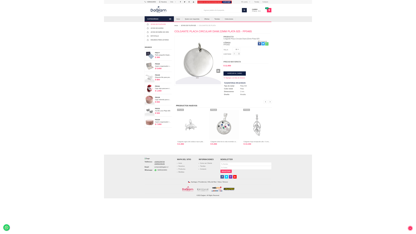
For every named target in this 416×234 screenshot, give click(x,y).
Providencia (202, 182)
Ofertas (206, 19)
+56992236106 (159, 164)
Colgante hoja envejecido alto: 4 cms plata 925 (260, 141)
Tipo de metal (229, 86)
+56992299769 (159, 162)
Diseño (226, 94)
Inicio (178, 19)
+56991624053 (151, 2)
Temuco (225, 182)
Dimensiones (229, 91)
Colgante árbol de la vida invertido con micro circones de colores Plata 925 (236, 141)
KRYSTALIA (154, 36)
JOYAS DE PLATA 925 (158, 24)
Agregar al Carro (234, 73)
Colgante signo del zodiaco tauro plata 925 (192, 141)
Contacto (265, 2)
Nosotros (164, 2)
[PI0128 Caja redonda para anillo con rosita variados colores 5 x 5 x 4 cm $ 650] (158, 95)
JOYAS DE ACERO (156, 28)
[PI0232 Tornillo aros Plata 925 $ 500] (158, 106)
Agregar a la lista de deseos (235, 78)
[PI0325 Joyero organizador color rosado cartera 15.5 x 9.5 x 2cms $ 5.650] (158, 62)
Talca (219, 182)
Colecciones (229, 19)
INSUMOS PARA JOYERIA (159, 40)
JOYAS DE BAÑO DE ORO (159, 32)
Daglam (203, 195)
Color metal (228, 89)
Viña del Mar (212, 182)
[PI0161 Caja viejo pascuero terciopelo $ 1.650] (158, 84)
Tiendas (256, 2)
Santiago (194, 182)
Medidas (181, 172)
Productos (181, 169)
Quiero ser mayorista (192, 19)
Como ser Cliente (206, 163)
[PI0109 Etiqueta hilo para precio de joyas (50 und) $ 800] (158, 73)
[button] (173, 2)
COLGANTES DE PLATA (207, 25)
